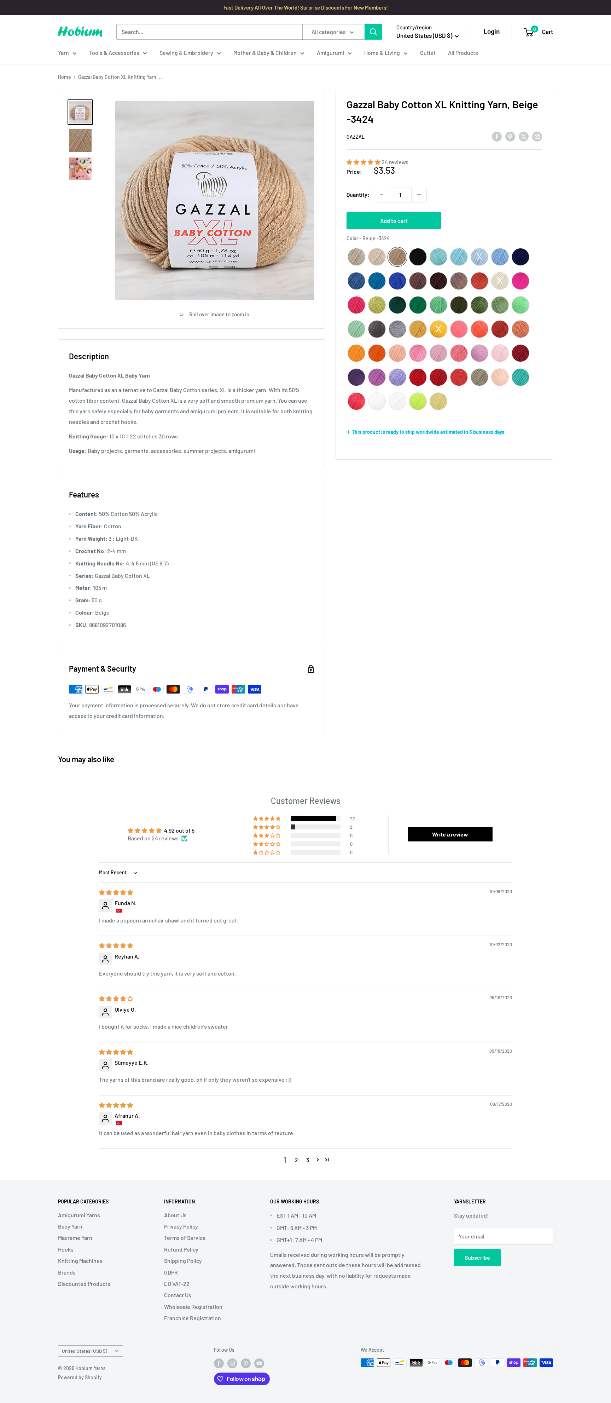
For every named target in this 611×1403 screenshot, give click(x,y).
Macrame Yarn (75, 1237)
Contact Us (177, 1295)
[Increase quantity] (419, 194)
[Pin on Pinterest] (510, 136)
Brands (67, 1272)
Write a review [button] (450, 834)
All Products (463, 52)
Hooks (66, 1249)
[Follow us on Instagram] (232, 1363)
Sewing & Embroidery (186, 52)
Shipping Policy (183, 1260)
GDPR (171, 1272)
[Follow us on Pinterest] (246, 1363)
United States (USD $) (84, 1351)
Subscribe (477, 1257)
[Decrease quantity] (381, 194)
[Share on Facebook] (497, 136)
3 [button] (307, 1159)
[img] (116, 892)
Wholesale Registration (193, 1306)
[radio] (356, 257)
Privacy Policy (181, 1226)
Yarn (63, 52)
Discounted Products (84, 1283)
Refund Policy (181, 1249)
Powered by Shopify (80, 1377)
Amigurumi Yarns (79, 1215)
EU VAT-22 (177, 1283)
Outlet (428, 52)
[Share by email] (537, 136)
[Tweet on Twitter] (524, 136)
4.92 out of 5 (179, 830)
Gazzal (356, 137)
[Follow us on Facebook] (219, 1363)
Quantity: (358, 194)
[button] (364, 162)
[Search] (373, 32)
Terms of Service (185, 1237)
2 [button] (296, 1159)
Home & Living (382, 52)
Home (64, 77)
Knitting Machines (80, 1260)
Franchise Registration (192, 1318)
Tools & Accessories (114, 52)
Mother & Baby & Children (265, 52)
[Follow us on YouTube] (259, 1363)
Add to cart (394, 220)
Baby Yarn (70, 1226)
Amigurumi (330, 52)
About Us (175, 1215)
